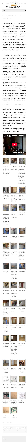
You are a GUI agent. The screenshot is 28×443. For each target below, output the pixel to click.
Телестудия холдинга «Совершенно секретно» (20, 429)
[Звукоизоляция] (14, 5)
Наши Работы (10, 421)
